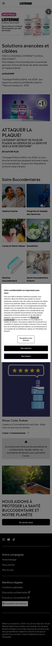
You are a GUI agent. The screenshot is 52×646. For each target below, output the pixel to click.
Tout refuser (26, 356)
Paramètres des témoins (26, 339)
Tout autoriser (26, 348)
